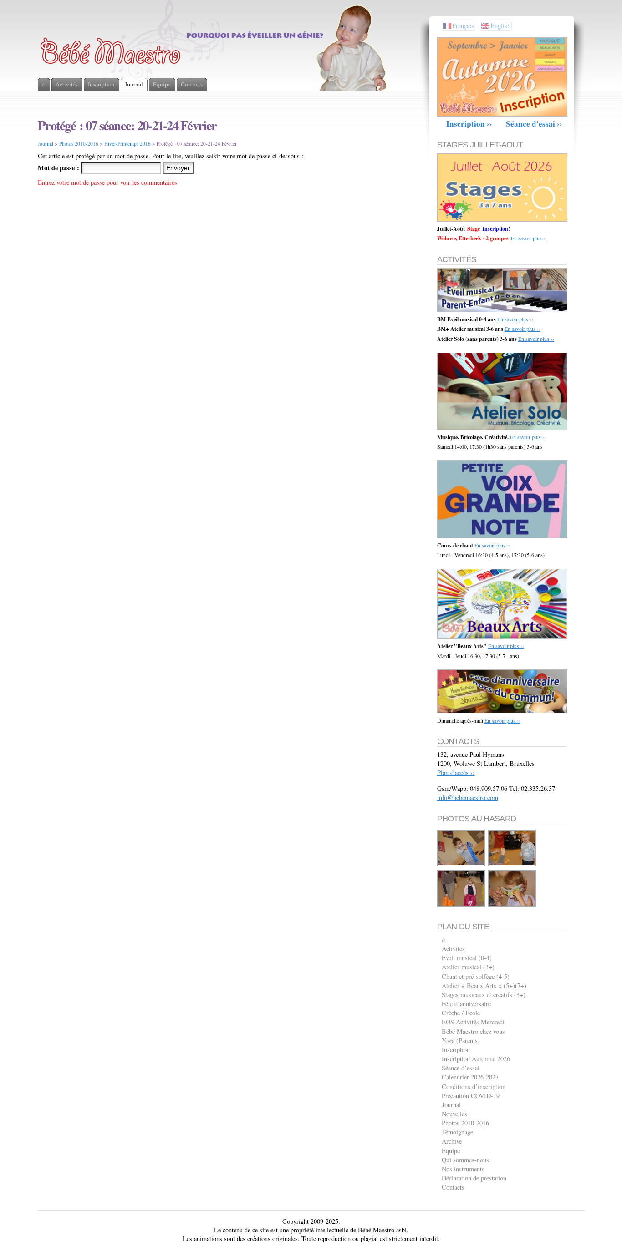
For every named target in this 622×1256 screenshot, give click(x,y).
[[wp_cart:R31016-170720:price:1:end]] (512, 865)
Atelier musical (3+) (468, 966)
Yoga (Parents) (461, 1040)
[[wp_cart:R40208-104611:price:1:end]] (461, 905)
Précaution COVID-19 (471, 1095)
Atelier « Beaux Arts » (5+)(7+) (484, 985)
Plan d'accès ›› (456, 772)
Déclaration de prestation (474, 1178)
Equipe (451, 1150)
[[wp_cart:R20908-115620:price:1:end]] (512, 905)
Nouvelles (454, 1113)
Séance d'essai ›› (534, 123)
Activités (453, 948)
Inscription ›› (469, 123)
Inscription (456, 1049)
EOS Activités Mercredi (473, 1022)
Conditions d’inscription (473, 1086)
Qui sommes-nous (465, 1159)
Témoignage (457, 1132)
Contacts (453, 1187)
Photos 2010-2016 (78, 143)
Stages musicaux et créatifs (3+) (483, 994)
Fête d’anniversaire (466, 1003)
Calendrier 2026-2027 (470, 1077)
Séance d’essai (460, 1068)
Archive (452, 1141)
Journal (45, 143)
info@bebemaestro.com (467, 797)
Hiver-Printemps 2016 (127, 143)
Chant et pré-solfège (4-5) (476, 976)
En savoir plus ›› (529, 238)
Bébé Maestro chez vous (473, 1031)
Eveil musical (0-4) (467, 957)
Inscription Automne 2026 (476, 1058)
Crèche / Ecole (461, 1012)
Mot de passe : (59, 167)
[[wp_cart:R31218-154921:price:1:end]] (461, 865)
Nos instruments (463, 1169)
